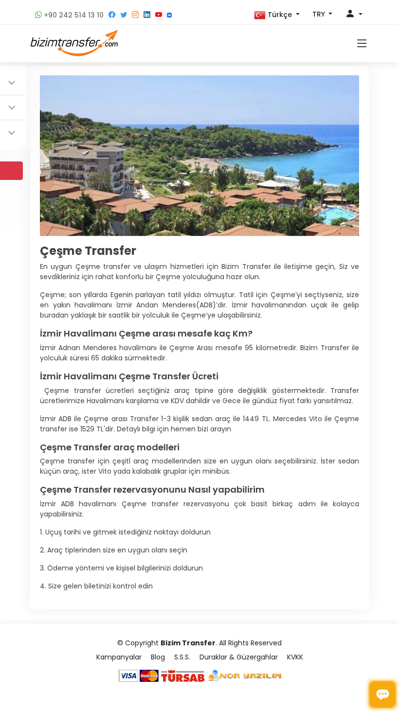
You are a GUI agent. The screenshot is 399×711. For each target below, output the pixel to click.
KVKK (295, 657)
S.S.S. (182, 657)
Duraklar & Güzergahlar (239, 657)
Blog (158, 657)
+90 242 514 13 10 (73, 15)
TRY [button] (319, 14)
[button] (277, 15)
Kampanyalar (119, 657)
